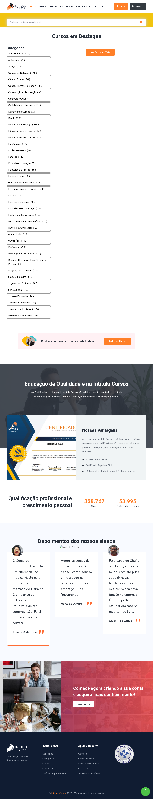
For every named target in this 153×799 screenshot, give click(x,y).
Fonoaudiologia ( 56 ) (19, 176)
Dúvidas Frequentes (88, 763)
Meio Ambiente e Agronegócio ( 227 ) (27, 221)
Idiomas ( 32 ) (15, 195)
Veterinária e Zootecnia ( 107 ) (23, 315)
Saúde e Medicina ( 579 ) (20, 276)
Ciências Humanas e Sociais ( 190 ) (25, 85)
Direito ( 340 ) (15, 118)
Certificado (83, 6)
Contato (98, 6)
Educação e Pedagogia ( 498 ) (23, 124)
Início (33, 6)
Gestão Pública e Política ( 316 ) (24, 182)
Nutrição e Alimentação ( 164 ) (24, 227)
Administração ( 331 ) (19, 53)
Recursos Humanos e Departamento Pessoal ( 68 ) (27, 262)
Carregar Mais (102, 52)
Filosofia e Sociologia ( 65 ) (22, 163)
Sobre (42, 6)
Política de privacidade (54, 773)
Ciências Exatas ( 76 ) (19, 79)
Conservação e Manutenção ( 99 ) (25, 92)
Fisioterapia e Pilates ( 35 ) (22, 169)
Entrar (122, 6)
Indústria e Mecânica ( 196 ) (22, 202)
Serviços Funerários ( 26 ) (21, 296)
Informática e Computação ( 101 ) (25, 208)
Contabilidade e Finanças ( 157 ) (24, 105)
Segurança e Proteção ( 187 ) (23, 283)
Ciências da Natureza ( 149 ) (22, 72)
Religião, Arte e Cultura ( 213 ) (24, 270)
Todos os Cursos (117, 341)
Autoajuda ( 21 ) (16, 60)
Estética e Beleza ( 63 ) (20, 150)
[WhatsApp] (145, 791)
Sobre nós (47, 753)
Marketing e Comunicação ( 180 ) (25, 215)
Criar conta (84, 703)
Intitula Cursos (58, 793)
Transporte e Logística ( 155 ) (23, 309)
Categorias (66, 6)
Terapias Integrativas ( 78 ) (22, 302)
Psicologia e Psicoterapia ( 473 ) (24, 253)
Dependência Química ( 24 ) (22, 111)
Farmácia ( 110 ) (16, 156)
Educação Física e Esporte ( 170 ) (25, 131)
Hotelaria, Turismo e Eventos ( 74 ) (26, 189)
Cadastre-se (84, 768)
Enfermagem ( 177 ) (18, 143)
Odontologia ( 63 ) (17, 234)
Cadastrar (139, 6)
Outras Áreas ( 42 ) (18, 240)
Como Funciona (86, 758)
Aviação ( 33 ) (15, 66)
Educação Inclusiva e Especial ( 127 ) (26, 137)
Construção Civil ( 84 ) (19, 98)
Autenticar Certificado (89, 773)
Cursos (53, 6)
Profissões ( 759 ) (17, 247)
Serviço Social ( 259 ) (19, 289)
